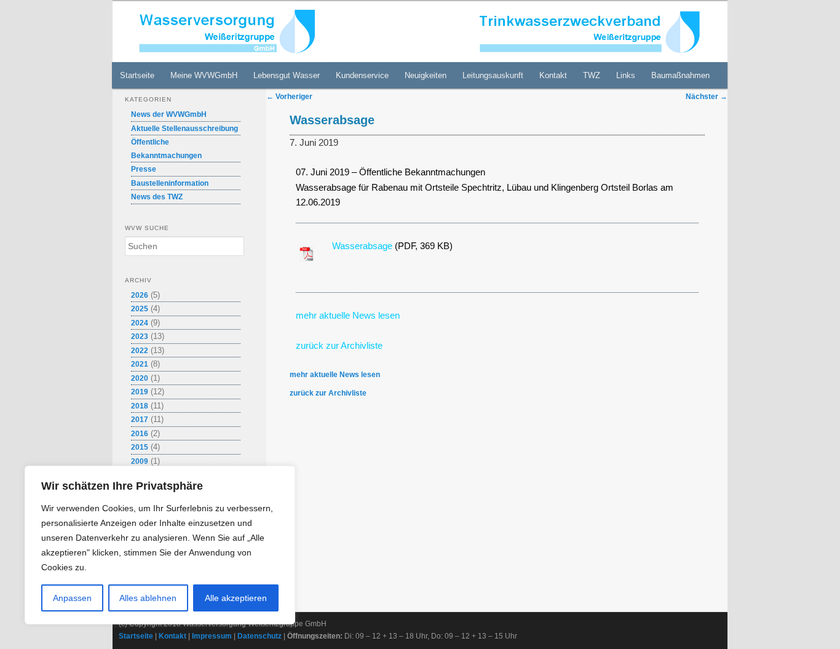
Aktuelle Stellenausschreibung (184, 128)
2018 (139, 406)
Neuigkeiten (425, 75)
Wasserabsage (363, 246)
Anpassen (72, 598)
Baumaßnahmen (680, 75)
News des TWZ (157, 197)
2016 (139, 433)
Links (625, 75)
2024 (139, 323)
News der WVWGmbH (169, 114)
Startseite (137, 75)
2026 (139, 295)
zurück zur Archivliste (328, 393)
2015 (139, 447)
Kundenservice (362, 75)
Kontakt (553, 75)
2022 (139, 350)
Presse (143, 169)
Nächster (706, 96)
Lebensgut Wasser (286, 75)
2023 (139, 336)
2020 (139, 378)
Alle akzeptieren (236, 598)
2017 (139, 419)
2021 (139, 364)
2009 (139, 461)
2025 (139, 309)
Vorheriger (289, 96)
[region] (160, 545)
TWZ (591, 75)
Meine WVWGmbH (203, 75)
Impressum (212, 636)
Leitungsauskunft (492, 75)
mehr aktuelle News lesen (348, 315)
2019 (139, 392)
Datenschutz (259, 636)
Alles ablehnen (147, 598)
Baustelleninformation (169, 183)
